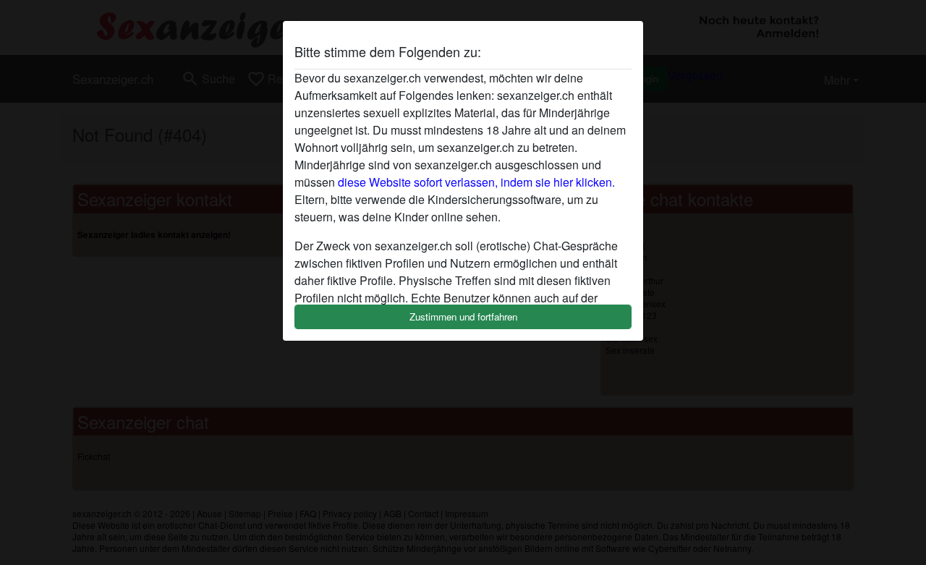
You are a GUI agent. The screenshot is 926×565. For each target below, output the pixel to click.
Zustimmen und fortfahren (463, 316)
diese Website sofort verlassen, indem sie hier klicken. (476, 182)
